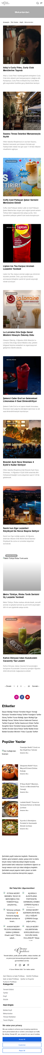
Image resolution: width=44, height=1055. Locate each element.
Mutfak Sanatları (8, 731)
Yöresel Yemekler (19, 712)
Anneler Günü (13, 728)
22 (29, 686)
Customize (22, 1045)
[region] (22, 1038)
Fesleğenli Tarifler (34, 714)
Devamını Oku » (8, 88)
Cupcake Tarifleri (32, 731)
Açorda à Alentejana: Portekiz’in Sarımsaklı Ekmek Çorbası (28, 823)
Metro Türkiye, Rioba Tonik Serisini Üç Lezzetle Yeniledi (21, 596)
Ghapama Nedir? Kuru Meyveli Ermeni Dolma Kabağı (28, 768)
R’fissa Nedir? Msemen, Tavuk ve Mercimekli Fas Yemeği (29, 786)
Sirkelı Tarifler (34, 723)
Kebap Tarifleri (22, 714)
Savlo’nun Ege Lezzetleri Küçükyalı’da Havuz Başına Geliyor (21, 529)
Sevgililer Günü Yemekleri (11, 726)
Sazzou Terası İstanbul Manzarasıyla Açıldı (22, 135)
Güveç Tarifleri (7, 717)
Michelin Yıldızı (19, 731)
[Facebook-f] (22, 697)
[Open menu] (41, 3)
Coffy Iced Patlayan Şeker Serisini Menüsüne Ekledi (20, 201)
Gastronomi (24, 723)
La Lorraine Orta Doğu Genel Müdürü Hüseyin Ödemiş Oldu (18, 333)
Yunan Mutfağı (18, 717)
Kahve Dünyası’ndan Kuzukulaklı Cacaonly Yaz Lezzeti (20, 659)
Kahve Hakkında (25, 720)
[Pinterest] (27, 697)
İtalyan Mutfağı (7, 712)
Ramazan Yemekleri (9, 714)
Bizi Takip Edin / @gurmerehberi (22, 888)
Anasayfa (6, 22)
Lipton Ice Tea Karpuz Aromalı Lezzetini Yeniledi (18, 267)
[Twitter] (24, 965)
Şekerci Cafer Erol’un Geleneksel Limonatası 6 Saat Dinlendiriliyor (20, 400)
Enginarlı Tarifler (14, 723)
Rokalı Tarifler (23, 728)
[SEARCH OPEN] (37, 3)
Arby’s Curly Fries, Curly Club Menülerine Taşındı (18, 69)
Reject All (22, 1050)
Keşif (21, 22)
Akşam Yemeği (31, 712)
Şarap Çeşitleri (26, 726)
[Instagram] (16, 697)
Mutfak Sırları (33, 728)
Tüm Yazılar (14, 22)
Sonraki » (35, 686)
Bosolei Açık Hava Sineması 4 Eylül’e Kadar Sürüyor (18, 463)
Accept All (22, 1039)
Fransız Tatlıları (13, 720)
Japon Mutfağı (29, 717)
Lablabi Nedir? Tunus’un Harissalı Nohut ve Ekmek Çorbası (30, 805)
